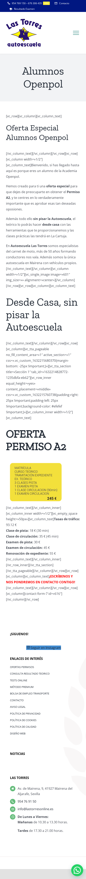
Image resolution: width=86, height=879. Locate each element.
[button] (77, 870)
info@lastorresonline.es (35, 809)
